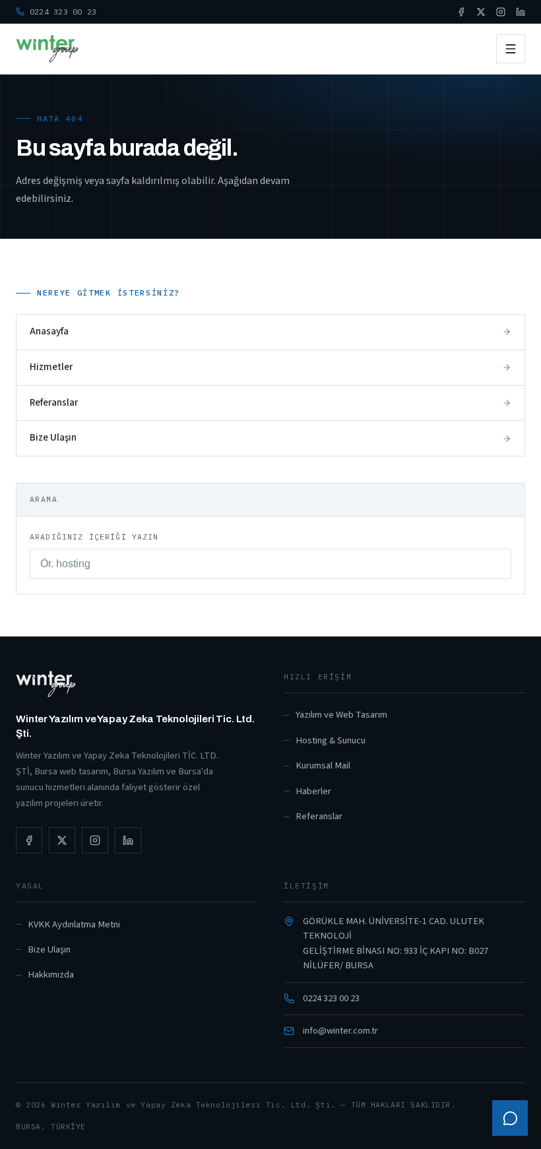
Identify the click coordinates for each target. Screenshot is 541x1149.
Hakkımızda (51, 974)
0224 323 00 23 (331, 998)
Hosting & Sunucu (331, 740)
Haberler (313, 791)
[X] (481, 11)
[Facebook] (461, 11)
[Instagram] (500, 11)
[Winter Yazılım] (47, 49)
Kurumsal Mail (323, 765)
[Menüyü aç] (510, 48)
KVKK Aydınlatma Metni (74, 924)
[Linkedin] (520, 11)
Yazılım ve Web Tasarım (341, 715)
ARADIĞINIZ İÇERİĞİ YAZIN (94, 537)
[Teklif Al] (510, 1118)
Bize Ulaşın (49, 949)
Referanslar (319, 816)
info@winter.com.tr (340, 1031)
